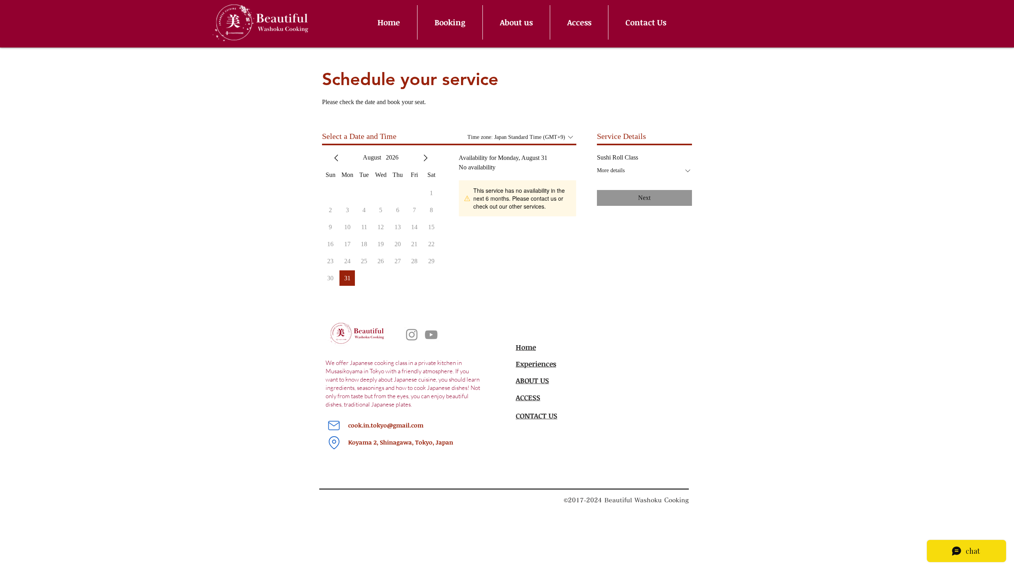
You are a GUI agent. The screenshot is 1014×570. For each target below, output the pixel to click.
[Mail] (334, 425)
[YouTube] (431, 334)
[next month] (425, 158)
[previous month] (336, 158)
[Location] (334, 442)
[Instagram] (411, 334)
